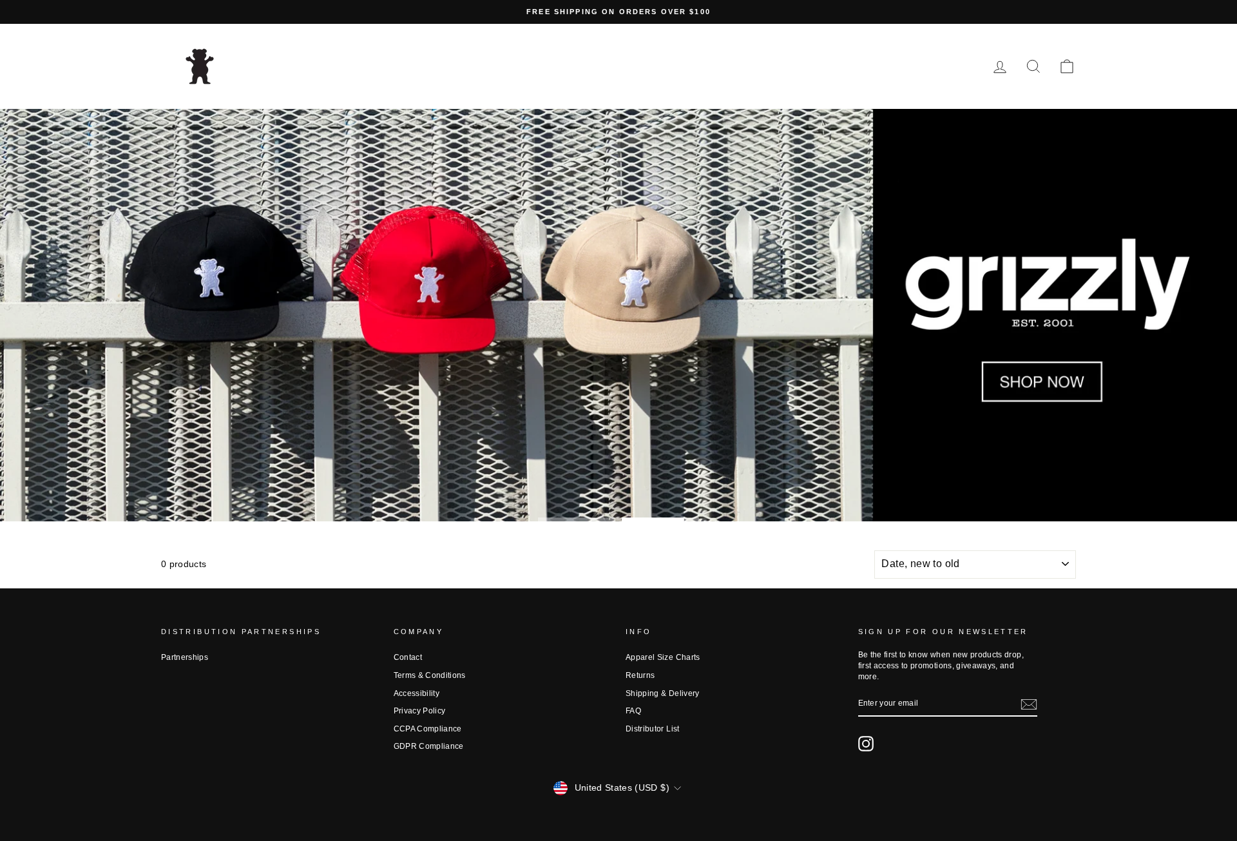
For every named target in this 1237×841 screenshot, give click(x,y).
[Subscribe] (1029, 704)
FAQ (633, 710)
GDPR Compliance (429, 746)
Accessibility (417, 693)
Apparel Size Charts (663, 657)
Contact (408, 657)
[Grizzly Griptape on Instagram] (866, 743)
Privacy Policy (420, 710)
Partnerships (184, 657)
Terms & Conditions (430, 675)
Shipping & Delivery (663, 693)
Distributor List (653, 728)
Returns (640, 675)
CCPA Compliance (428, 728)
